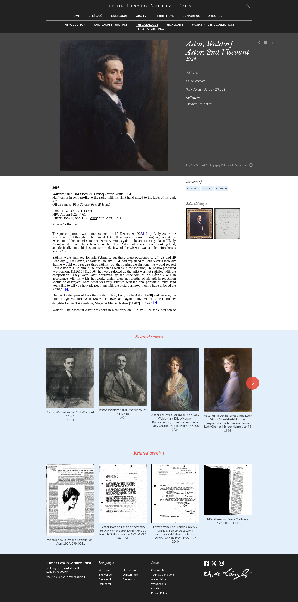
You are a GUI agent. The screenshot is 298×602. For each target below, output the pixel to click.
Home (76, 15)
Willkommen (130, 574)
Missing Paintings (151, 28)
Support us (191, 15)
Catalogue (119, 15)
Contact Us (157, 570)
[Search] (248, 6)
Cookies (156, 588)
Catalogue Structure (110, 24)
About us (215, 15)
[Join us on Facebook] (206, 563)
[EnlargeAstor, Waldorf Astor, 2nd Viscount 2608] (199, 223)
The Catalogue (147, 24)
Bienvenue (105, 574)
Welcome (104, 570)
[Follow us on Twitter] (214, 563)
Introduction (74, 24)
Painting (207, 188)
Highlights (175, 24)
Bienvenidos (106, 579)
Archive (142, 15)
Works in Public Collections (213, 24)
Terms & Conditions (163, 574)
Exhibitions (165, 15)
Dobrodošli (105, 583)
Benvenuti (129, 579)
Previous (259, 43)
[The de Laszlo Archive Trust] (149, 6)
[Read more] (70, 406)
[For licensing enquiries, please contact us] (251, 165)
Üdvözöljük (129, 570)
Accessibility (158, 579)
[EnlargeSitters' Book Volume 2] (227, 223)
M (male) (221, 188)
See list (266, 43)
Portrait (193, 188)
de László (95, 15)
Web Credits (158, 583)
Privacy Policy (159, 593)
